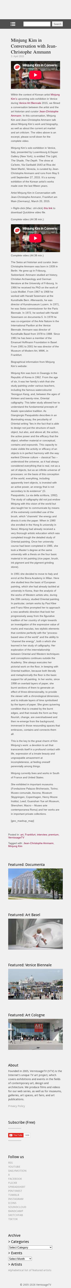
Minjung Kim (15, 846)
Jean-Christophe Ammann (38, 843)
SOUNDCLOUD (17, 1207)
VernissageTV (16, 837)
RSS (10, 1162)
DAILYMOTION (17, 1170)
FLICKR (12, 1182)
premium (53, 834)
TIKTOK (13, 1219)
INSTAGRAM (15, 1199)
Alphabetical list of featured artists (29, 1270)
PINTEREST (15, 1191)
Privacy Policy (16, 1106)
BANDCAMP (15, 1211)
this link (48, 208)
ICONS (12, 1203)
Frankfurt (30, 834)
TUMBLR (13, 1195)
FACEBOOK (15, 1178)
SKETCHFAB (15, 1215)
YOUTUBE (14, 1166)
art (21, 834)
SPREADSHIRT (16, 1187)
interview (42, 834)
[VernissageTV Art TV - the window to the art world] (26, 10)
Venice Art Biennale (30, 103)
